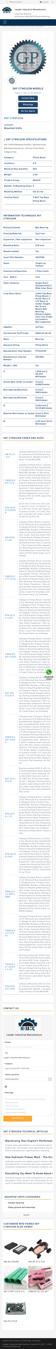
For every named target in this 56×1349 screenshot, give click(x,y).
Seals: (6, 263)
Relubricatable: (11, 251)
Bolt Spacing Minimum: (15, 398)
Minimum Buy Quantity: (16, 169)
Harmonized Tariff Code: (16, 333)
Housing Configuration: (15, 271)
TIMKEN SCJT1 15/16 (10, 577)
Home (4, 26)
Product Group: (12, 180)
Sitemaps (36, 1341)
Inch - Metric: (10, 277)
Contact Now (28, 98)
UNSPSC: (8, 327)
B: (4, 421)
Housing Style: (11, 197)
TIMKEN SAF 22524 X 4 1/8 (10, 967)
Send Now (18, 1118)
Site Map (27, 1341)
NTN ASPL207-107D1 (10, 987)
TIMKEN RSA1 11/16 (10, 481)
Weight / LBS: (10, 365)
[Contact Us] (49, 674)
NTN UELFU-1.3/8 (10, 616)
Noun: (6, 339)
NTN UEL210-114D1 (10, 855)
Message (8, 1093)
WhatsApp (28, 104)
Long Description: (12, 293)
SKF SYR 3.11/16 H (9, 694)
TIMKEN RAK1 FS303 (10, 655)
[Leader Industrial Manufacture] (7, 10)
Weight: (8, 174)
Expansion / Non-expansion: (17, 239)
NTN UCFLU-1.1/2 (10, 815)
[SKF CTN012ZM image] (28, 58)
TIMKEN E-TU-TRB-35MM (10, 894)
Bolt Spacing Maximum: (15, 390)
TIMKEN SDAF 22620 (10, 740)
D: (4, 405)
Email (7, 1042)
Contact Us (17, 1341)
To (6, 1053)
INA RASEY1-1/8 (10, 539)
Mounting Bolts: (11, 245)
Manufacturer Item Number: (17, 351)
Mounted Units (24, 26)
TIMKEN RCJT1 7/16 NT (10, 933)
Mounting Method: (13, 191)
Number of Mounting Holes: (18, 186)
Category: (9, 157)
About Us (7, 1341)
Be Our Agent (28, 111)
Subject (8, 1064)
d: (4, 371)
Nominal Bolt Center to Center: (19, 413)
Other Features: (11, 283)
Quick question (12, 1075)
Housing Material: (12, 233)
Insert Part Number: (13, 257)
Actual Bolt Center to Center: (18, 382)
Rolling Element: (11, 227)
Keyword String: (11, 345)
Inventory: (9, 163)
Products (12, 26)
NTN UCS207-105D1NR (10, 510)
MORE (26, 1215)
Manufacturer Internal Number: (14, 358)
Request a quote (15, 2)
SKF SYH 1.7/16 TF (10, 780)
